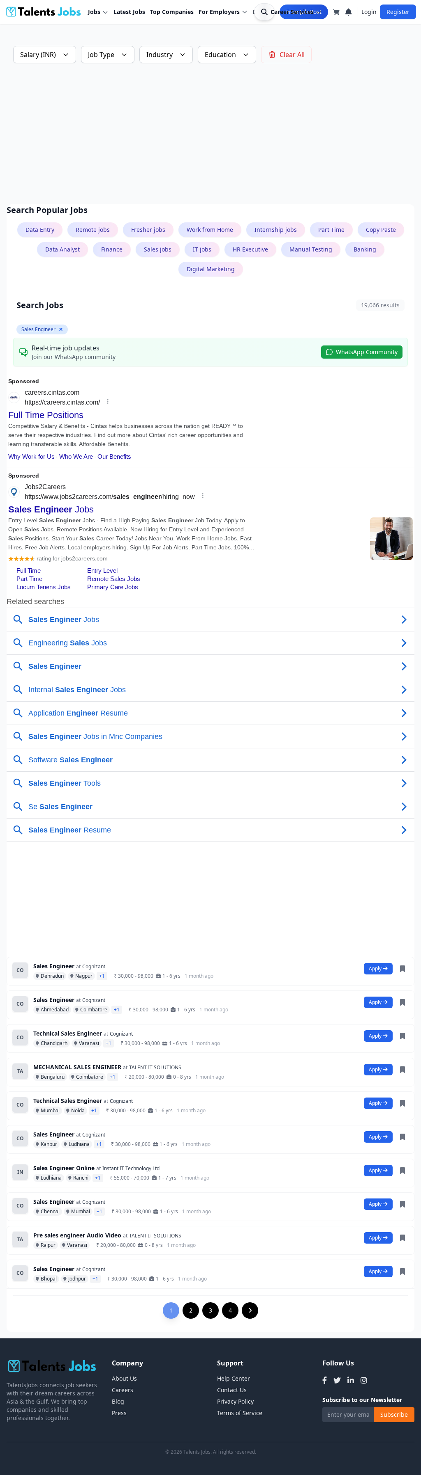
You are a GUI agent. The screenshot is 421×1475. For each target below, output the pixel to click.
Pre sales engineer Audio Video (77, 1235)
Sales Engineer (53, 966)
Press (119, 1413)
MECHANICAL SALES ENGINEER (77, 1067)
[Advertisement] (210, 133)
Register (397, 12)
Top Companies (172, 12)
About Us (124, 1378)
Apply (375, 968)
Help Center (233, 1378)
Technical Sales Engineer (67, 1033)
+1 (102, 975)
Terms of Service (239, 1413)
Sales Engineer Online (64, 1168)
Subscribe (394, 1414)
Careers (122, 1390)
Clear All (292, 54)
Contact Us (232, 1390)
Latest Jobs (129, 12)
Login (369, 12)
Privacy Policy (235, 1401)
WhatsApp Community (367, 352)
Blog (118, 1401)
